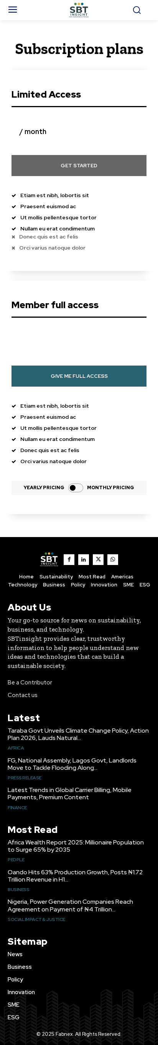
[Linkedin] (83, 559)
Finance (17, 808)
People (16, 860)
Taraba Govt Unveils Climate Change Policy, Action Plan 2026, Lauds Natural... (78, 734)
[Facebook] (69, 559)
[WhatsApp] (112, 559)
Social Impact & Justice (36, 919)
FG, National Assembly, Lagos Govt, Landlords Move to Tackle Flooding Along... (72, 764)
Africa (16, 748)
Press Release (24, 778)
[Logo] (79, 10)
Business (18, 890)
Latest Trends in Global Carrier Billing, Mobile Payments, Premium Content (70, 793)
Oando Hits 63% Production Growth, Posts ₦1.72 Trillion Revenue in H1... (75, 875)
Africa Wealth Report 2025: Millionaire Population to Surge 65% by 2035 (76, 846)
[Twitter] (98, 559)
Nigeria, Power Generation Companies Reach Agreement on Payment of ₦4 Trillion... (70, 905)
